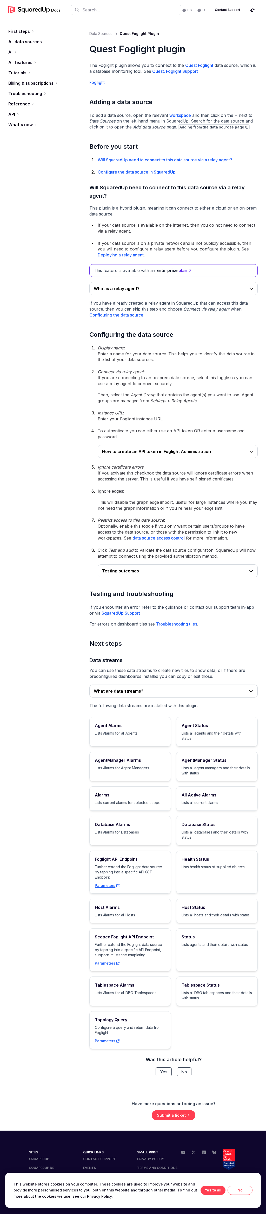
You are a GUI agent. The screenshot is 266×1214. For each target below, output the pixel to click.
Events (89, 1168)
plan (182, 270)
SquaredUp (39, 1159)
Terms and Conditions (157, 1168)
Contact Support (227, 10)
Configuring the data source (116, 315)
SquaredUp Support (121, 613)
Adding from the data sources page (211, 127)
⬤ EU (202, 10)
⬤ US (187, 10)
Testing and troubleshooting (131, 594)
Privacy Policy (150, 1159)
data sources (100, 33)
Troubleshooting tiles (176, 624)
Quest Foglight (199, 65)
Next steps (105, 643)
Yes (163, 1071)
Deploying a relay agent (121, 254)
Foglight (97, 82)
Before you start (113, 146)
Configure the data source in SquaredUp (137, 172)
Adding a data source (120, 102)
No (184, 1071)
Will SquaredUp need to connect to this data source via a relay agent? (165, 159)
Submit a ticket (171, 1115)
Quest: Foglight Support (175, 71)
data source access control (158, 538)
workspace (180, 115)
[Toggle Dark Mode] (252, 10)
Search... (91, 9)
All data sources (25, 41)
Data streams (106, 660)
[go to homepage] (34, 9)
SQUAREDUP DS (41, 1168)
